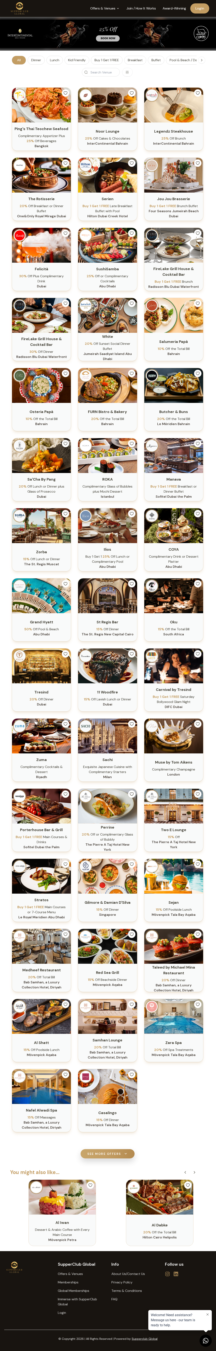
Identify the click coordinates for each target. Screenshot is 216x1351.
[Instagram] (175, 1274)
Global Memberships (73, 1290)
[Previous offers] (185, 1172)
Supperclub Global (145, 1339)
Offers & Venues (70, 1274)
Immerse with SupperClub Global (77, 1301)
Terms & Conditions (126, 1290)
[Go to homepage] (27, 1267)
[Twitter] (167, 1274)
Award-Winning (174, 8)
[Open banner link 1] (108, 34)
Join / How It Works (141, 8)
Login (199, 8)
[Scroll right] (201, 60)
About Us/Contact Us (128, 1274)
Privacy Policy (121, 1282)
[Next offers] (194, 1172)
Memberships (68, 1282)
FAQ (114, 1299)
